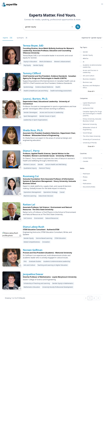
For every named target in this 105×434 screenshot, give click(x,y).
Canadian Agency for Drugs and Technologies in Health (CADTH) (92, 114)
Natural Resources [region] (52, 218)
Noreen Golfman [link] (32, 250)
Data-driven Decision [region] (46, 196)
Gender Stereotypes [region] (30, 112)
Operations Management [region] (32, 192)
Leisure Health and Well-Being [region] (55, 164)
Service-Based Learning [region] (44, 238)
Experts (7, 38)
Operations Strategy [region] (50, 192)
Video (85, 180)
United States (87, 158)
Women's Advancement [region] (62, 61)
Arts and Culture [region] (29, 265)
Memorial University (90, 124)
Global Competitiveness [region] (32, 242)
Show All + (91, 91)
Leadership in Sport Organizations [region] (35, 120)
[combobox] (49, 27)
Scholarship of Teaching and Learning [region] (37, 283)
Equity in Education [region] (30, 61)
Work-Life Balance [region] (45, 61)
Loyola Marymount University (89, 104)
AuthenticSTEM (88, 108)
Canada (85, 161)
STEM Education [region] (60, 238)
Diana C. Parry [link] (31, 150)
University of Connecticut (91, 139)
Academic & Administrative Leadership (92, 66)
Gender (85, 52)
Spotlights (22, 38)
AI (83, 62)
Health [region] (58, 87)
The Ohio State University (91, 136)
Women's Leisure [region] (29, 164)
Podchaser (86, 174)
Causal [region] (62, 192)
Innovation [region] (46, 242)
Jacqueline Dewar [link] (33, 274)
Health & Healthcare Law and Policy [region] (36, 91)
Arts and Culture (88, 76)
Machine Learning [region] (30, 196)
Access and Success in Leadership (90, 71)
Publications (87, 183)
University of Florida (90, 143)
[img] (11, 55)
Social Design (87, 133)
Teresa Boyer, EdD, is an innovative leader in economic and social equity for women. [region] (48, 56)
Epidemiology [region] (28, 87)
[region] (50, 50)
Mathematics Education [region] (32, 287)
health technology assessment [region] (60, 91)
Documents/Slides (89, 187)
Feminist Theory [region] (44, 168)
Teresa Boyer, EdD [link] (33, 45)
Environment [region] (38, 218)
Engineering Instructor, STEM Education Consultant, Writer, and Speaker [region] (47, 233)
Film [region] (25, 261)
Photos (85, 177)
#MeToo (85, 58)
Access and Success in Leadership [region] (51, 112)
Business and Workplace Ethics (91, 87)
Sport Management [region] (30, 116)
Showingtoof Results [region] (15, 298)
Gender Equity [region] (38, 65)
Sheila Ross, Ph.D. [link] (33, 130)
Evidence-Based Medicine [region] (44, 87)
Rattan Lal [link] (29, 204)
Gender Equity (88, 55)
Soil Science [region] (28, 218)
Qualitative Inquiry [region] (30, 168)
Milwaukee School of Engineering (90, 129)
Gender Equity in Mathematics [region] (62, 283)
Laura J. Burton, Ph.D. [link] (35, 98)
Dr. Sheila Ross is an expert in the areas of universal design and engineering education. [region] (47, 139)
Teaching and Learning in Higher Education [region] (53, 265)
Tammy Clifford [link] (32, 73)
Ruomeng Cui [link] (31, 176)
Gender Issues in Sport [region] (47, 116)
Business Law (87, 82)
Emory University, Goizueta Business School (92, 120)
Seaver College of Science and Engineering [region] (39, 279)
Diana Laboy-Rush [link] (33, 226)
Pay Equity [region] (27, 65)
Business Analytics (89, 79)
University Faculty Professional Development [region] (57, 287)
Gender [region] (40, 164)
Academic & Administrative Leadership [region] (56, 261)
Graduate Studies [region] (35, 261)
